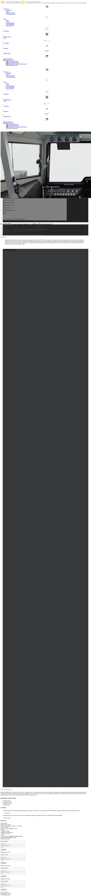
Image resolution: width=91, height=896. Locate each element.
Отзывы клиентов (7, 58)
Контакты (5, 48)
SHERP (11, 836)
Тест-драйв (6, 43)
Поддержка (6, 31)
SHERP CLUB (6, 53)
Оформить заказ (3, 236)
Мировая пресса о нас (7, 37)
